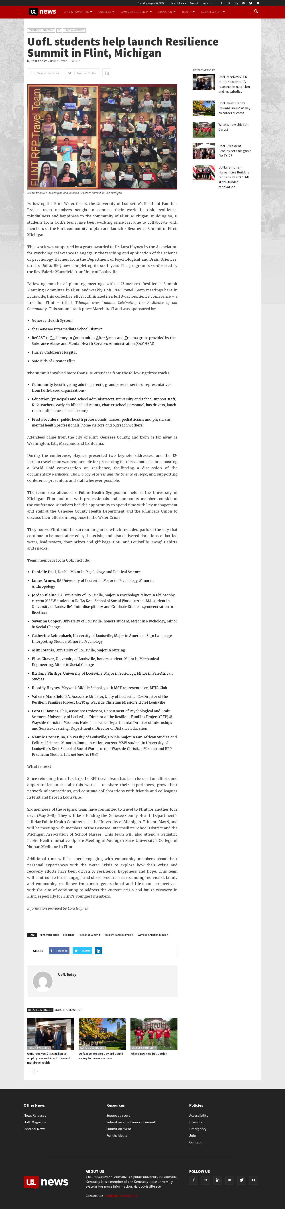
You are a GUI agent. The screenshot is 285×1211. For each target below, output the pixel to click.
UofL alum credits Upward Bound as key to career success (234, 108)
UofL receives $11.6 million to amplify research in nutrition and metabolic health (48, 1058)
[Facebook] (221, 3)
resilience (68, 934)
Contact (194, 3)
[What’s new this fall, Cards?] (153, 1034)
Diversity (196, 1122)
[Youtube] (258, 3)
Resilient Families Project (118, 934)
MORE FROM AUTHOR (68, 1010)
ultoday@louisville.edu (121, 1195)
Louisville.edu (150, 1186)
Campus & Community (134, 11)
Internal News (34, 1129)
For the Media (116, 1135)
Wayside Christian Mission (153, 934)
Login (205, 3)
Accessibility (198, 1115)
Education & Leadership (41, 30)
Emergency (197, 1129)
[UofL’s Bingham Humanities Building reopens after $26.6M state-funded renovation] (204, 172)
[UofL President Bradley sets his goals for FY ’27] (204, 151)
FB (59, 30)
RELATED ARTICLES (40, 1010)
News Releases (178, 3)
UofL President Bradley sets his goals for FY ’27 (234, 151)
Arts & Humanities (76, 11)
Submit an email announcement (130, 1122)
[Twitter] (250, 3)
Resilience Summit (89, 934)
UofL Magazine (35, 1122)
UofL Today (39, 61)
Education (165, 11)
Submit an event (118, 1129)
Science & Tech (211, 11)
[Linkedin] (236, 3)
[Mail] (243, 3)
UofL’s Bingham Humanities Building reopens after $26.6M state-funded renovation (234, 177)
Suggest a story (118, 1115)
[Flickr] (228, 3)
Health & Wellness (74, 30)
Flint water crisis (49, 934)
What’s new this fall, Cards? (148, 1053)
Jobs (193, 1135)
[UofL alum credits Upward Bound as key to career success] (102, 1034)
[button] (256, 11)
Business (105, 11)
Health (186, 11)
